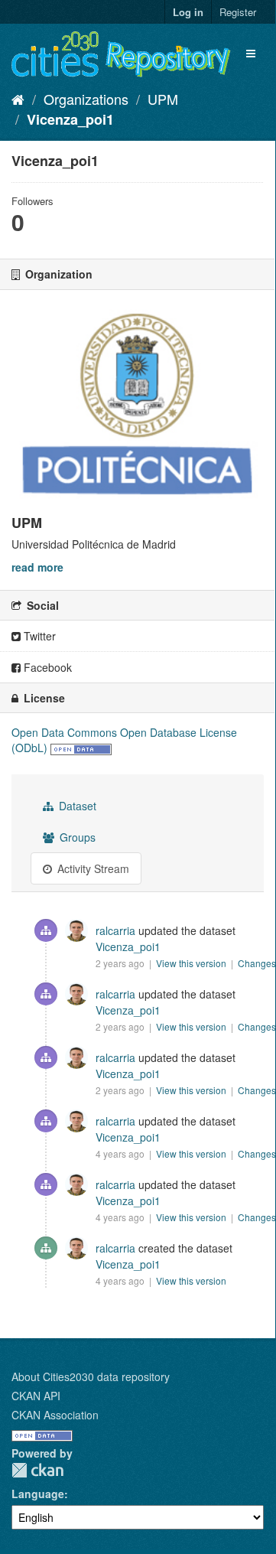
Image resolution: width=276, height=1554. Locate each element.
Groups (76, 837)
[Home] (17, 99)
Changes (257, 962)
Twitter (38, 635)
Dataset (76, 805)
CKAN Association (55, 1414)
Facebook (46, 667)
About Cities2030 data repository (90, 1376)
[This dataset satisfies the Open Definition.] (81, 747)
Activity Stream (91, 868)
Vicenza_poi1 (70, 119)
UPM (163, 99)
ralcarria (115, 930)
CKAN (37, 1470)
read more (37, 567)
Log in (188, 12)
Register (237, 12)
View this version (192, 962)
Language (37, 1493)
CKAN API (35, 1395)
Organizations (86, 99)
